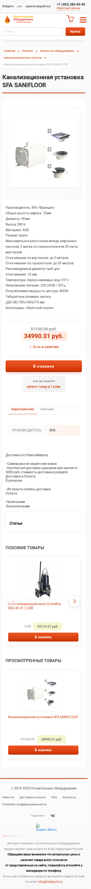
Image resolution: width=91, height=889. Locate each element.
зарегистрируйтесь (38, 6)
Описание (47, 409)
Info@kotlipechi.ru (50, 881)
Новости (8, 797)
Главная (9, 51)
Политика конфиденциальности (24, 804)
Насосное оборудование (57, 51)
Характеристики (22, 409)
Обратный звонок (68, 8)
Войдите (8, 6)
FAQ (54, 797)
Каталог (27, 51)
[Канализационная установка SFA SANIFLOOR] (43, 153)
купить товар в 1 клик (44, 386)
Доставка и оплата (33, 797)
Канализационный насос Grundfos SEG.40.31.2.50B (34, 606)
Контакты (69, 797)
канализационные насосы (23, 57)
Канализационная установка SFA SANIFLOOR (33, 719)
